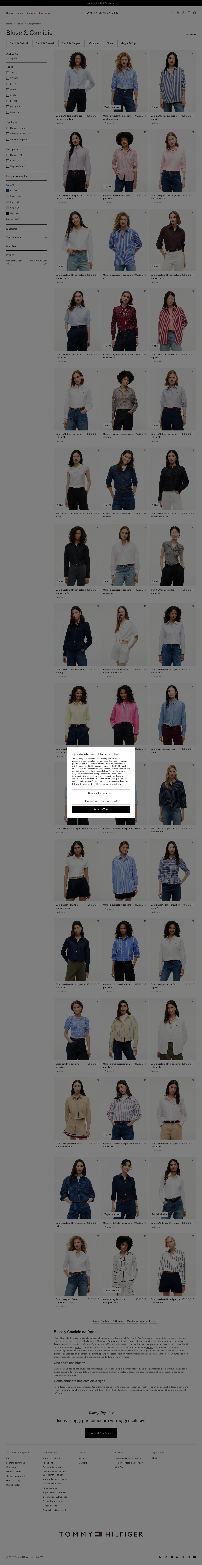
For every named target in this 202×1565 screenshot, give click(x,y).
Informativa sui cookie (83, 784)
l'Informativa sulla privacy (108, 784)
